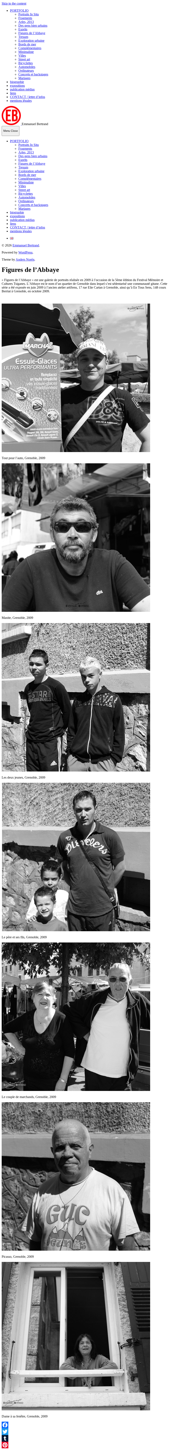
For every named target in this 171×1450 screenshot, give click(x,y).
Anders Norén (25, 259)
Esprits (22, 29)
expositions (17, 85)
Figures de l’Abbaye (31, 33)
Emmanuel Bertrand (26, 245)
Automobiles (26, 67)
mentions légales (21, 100)
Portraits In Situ (28, 14)
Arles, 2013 (26, 22)
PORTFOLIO (19, 10)
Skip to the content (14, 3)
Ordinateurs (26, 70)
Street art (24, 59)
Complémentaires (29, 48)
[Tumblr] (85, 1438)
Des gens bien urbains (32, 25)
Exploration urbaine (31, 40)
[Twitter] (85, 1431)
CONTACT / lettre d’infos (27, 97)
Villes (22, 55)
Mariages (24, 78)
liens (13, 93)
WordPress (25, 252)
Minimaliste (26, 52)
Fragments (25, 18)
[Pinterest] (85, 1445)
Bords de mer (27, 44)
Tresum (23, 37)
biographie (17, 82)
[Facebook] (85, 1425)
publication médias (22, 89)
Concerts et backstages (33, 74)
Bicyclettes (25, 63)
